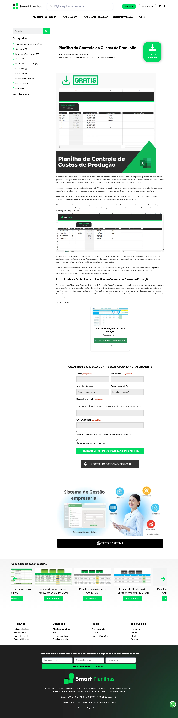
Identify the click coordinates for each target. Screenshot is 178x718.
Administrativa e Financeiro (83, 57)
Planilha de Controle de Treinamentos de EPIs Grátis (108, 590)
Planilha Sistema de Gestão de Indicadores (38, 249)
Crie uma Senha (88, 419)
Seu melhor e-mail (89, 398)
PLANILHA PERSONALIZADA (96, 17)
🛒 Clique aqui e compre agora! (110, 340)
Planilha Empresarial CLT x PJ (38, 170)
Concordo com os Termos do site (90, 443)
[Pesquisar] (46, 31)
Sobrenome (121, 373)
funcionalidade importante (73, 204)
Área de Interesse (84, 386)
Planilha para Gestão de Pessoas (39, 195)
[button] (15, 578)
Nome (84, 373)
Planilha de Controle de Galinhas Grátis (148, 590)
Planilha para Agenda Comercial (69, 590)
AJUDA (142, 17)
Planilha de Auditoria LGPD (40, 127)
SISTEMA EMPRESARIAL (123, 17)
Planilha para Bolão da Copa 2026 (40, 104)
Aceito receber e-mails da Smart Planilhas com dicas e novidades (103, 434)
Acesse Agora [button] (29, 598)
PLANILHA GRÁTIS (71, 17)
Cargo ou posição (119, 386)
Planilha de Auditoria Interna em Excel (38, 221)
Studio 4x (96, 708)
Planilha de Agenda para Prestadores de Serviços (29, 590)
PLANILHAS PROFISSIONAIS (45, 17)
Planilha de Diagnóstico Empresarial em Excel (40, 276)
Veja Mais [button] (40, 114)
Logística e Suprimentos (105, 57)
